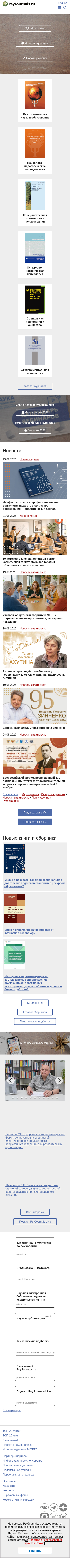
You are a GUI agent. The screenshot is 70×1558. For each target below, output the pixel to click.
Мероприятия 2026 (36, 412)
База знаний (10, 1440)
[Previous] (11, 1080)
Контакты (8, 1490)
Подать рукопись (36, 58)
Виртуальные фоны (15, 1495)
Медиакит (9, 1485)
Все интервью (35, 1212)
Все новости (10, 794)
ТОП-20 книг (10, 1435)
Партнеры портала (15, 1456)
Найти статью (36, 28)
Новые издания (29, 459)
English (62, 3)
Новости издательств (33, 572)
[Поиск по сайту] (65, 7)
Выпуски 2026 (36, 430)
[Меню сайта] (60, 7)
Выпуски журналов (53, 794)
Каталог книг (35, 1002)
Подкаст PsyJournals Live (35, 1221)
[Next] (59, 1080)
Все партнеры (12, 1410)
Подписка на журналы (17, 1470)
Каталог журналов (35, 386)
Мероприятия (28, 515)
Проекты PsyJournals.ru (17, 1444)
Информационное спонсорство (22, 1460)
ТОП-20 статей (12, 1430)
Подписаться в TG (35, 821)
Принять (35, 1550)
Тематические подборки (35, 1021)
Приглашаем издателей (18, 1465)
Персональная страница (18, 1474)
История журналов (36, 43)
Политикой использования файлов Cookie (43, 1541)
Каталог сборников (35, 1012)
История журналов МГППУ (20, 1449)
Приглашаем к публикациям (35, 1043)
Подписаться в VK (35, 812)
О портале (9, 1481)
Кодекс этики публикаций (18, 1499)
